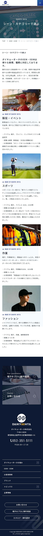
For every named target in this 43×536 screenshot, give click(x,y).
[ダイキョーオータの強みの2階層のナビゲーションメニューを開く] (38, 463)
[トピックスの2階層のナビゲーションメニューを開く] (38, 487)
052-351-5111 (22, 440)
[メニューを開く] (40, 3)
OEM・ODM (13, 41)
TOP (4, 41)
